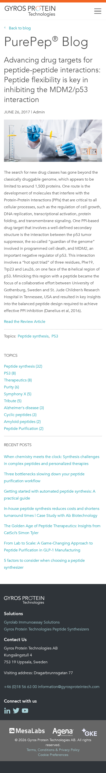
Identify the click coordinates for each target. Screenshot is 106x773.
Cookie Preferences (53, 754)
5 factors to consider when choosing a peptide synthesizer (44, 564)
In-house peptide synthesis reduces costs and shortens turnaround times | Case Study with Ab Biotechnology (51, 512)
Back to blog (20, 28)
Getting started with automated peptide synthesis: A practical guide (49, 495)
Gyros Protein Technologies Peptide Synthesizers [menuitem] (46, 629)
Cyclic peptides (20, 415)
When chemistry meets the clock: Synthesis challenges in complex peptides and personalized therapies (51, 460)
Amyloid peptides (22, 421)
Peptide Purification (23, 428)
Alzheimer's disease (24, 408)
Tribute (12, 401)
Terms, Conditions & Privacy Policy (53, 750)
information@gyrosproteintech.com (69, 686)
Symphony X (17, 394)
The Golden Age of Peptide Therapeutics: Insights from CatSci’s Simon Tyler (52, 529)
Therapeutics (18, 380)
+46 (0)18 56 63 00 (20, 686)
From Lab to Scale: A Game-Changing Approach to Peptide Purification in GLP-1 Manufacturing (48, 547)
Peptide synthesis (33, 336)
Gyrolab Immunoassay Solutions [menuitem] (32, 622)
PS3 (55, 336)
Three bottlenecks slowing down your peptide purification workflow (44, 477)
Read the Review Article (24, 321)
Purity (11, 387)
